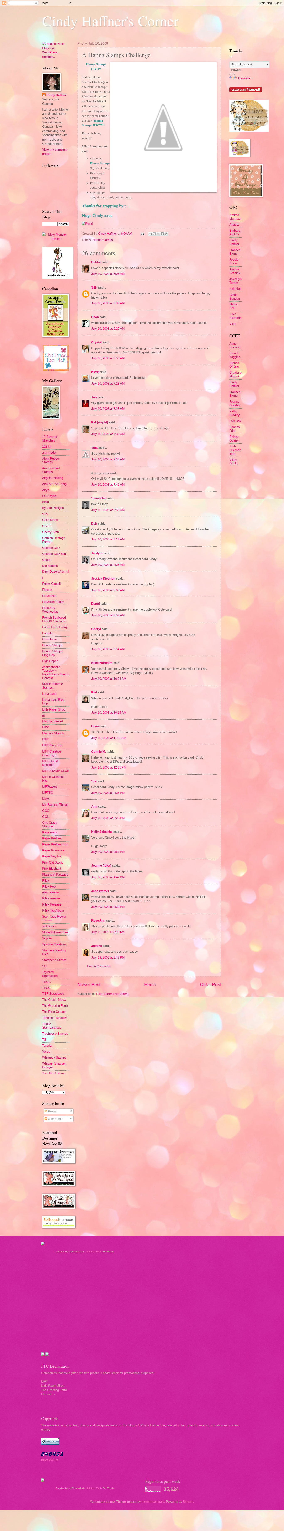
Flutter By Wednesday (50, 609)
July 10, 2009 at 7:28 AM (108, 383)
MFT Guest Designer (50, 763)
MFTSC (47, 792)
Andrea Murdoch (235, 216)
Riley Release (51, 904)
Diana (95, 726)
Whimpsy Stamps (54, 1057)
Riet (94, 692)
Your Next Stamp (53, 1073)
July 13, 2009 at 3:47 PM (108, 957)
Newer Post (89, 984)
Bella (45, 501)
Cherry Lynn (50, 532)
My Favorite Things (55, 804)
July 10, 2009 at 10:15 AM (108, 712)
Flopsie (47, 589)
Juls (94, 397)
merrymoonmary (153, 1501)
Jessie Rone (233, 261)
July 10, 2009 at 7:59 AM (108, 510)
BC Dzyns (49, 496)
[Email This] (150, 234)
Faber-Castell (51, 583)
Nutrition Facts (94, 1251)
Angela (234, 224)
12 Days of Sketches (49, 438)
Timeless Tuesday (54, 1017)
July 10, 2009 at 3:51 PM (108, 852)
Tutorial (47, 1045)
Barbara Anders (234, 232)
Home (150, 984)
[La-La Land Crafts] (249, 130)
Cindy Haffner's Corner (110, 20)
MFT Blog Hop (52, 745)
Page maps (50, 832)
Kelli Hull (235, 288)
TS (44, 1039)
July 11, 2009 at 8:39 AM (108, 932)
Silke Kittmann (235, 316)
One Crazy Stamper (49, 824)
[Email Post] (142, 233)
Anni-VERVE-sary (54, 484)
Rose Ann (98, 920)
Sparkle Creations (54, 944)
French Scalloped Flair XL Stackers (54, 619)
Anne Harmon (234, 345)
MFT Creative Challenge (51, 753)
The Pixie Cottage (54, 1011)
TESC (46, 987)
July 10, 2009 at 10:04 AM (108, 678)
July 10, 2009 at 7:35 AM (108, 459)
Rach (95, 317)
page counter (50, 1459)
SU (44, 966)
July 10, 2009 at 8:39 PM (108, 906)
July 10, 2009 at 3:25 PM (108, 818)
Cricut (46, 559)
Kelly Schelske (101, 831)
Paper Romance (53, 850)
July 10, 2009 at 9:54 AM (108, 649)
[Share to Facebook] (162, 234)
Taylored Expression (50, 973)
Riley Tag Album (53, 910)
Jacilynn (97, 553)
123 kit (46, 446)
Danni (95, 603)
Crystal (96, 342)
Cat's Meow (50, 520)
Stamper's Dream (54, 960)
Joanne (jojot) (101, 865)
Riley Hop (49, 886)
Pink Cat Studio (52, 862)
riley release (50, 892)
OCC (45, 810)
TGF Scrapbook (53, 993)
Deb (94, 523)
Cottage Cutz (51, 547)
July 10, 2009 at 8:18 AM (108, 539)
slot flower (49, 926)
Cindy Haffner (108, 233)
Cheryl (96, 629)
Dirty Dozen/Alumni (55, 571)
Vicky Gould (233, 461)
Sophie (47, 938)
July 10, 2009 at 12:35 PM (108, 767)
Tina (94, 447)
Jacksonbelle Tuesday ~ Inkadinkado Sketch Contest (55, 672)
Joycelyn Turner (235, 280)
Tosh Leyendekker (235, 450)
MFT (45, 739)
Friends (47, 633)
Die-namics (50, 565)
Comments (55, 1118)
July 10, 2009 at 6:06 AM (108, 273)
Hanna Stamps (103, 240)
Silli (94, 287)
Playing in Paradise (55, 874)
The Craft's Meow (54, 999)
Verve (46, 1051)
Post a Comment (98, 966)
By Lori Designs (53, 508)
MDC (45, 727)
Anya (45, 490)
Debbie (96, 262)
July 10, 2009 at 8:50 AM (108, 590)
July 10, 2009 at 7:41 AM (108, 484)
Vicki (232, 324)
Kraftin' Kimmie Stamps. (52, 685)
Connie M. (98, 751)
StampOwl (98, 498)
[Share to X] (158, 234)
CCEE (46, 526)
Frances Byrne (235, 251)
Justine (96, 945)
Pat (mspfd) (99, 422)
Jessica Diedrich (103, 578)
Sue (94, 781)
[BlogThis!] (154, 234)
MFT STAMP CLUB (55, 770)
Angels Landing (52, 478)
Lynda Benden (234, 296)
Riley (45, 880)
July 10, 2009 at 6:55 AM (108, 358)
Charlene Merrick (235, 374)
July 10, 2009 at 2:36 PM (108, 792)
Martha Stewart (52, 721)
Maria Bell (233, 306)
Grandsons (49, 639)
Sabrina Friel (234, 428)
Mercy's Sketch (53, 733)
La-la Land (49, 693)
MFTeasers (50, 786)
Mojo (45, 798)
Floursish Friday (53, 601)
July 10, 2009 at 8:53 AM (108, 615)
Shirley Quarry (234, 438)
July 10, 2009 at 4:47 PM (108, 877)
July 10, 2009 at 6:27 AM (108, 328)
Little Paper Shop (53, 709)
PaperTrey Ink (51, 856)
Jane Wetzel (100, 891)
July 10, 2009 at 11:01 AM (108, 738)
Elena (95, 372)
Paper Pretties (52, 838)
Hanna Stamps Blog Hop (52, 653)
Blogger (188, 1501)
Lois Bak (235, 421)
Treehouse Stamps (55, 1033)
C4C (45, 514)
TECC (46, 981)
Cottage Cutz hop (54, 553)
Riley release (51, 898)
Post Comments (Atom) (112, 994)
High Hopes (50, 661)
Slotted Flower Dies (55, 932)
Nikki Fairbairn (101, 663)
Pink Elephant (51, 868)
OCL (45, 816)
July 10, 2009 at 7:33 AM (108, 434)
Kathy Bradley (234, 413)
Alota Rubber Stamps (51, 460)
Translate (244, 78)
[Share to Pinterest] (166, 234)
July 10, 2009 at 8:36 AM (108, 564)
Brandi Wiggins (234, 355)
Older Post (210, 984)
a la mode (49, 452)
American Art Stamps (51, 470)
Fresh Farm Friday (55, 627)
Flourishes (49, 595)
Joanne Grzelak (234, 271)
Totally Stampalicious (51, 1025)
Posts (51, 1111)
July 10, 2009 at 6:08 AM (108, 303)
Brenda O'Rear (234, 364)
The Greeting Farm (55, 1005)
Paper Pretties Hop (55, 844)
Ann (94, 806)
